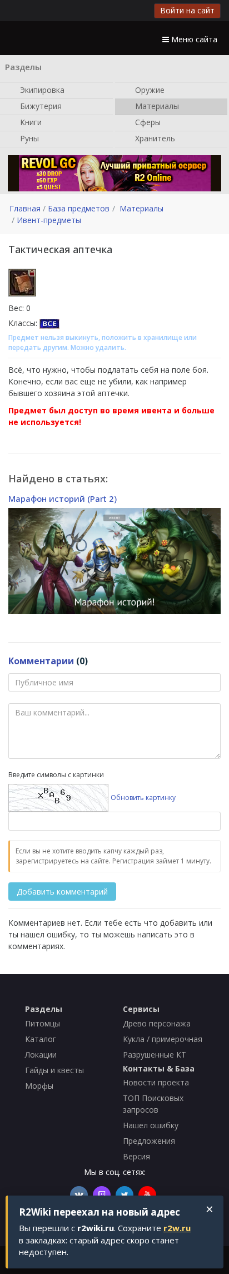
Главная (25, 208)
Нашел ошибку (150, 1125)
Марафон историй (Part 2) (62, 498)
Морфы (39, 1085)
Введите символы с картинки (56, 774)
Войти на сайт (187, 10)
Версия (136, 1156)
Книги (30, 121)
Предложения (149, 1140)
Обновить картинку (143, 797)
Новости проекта (156, 1082)
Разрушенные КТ (154, 1054)
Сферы (147, 121)
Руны (28, 137)
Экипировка (41, 89)
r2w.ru (177, 1227)
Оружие (149, 89)
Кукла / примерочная (162, 1039)
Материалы (156, 105)
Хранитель (154, 137)
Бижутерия (40, 105)
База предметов (78, 208)
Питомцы (42, 1023)
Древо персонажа (157, 1023)
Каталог (40, 1039)
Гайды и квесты (54, 1070)
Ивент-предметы (49, 220)
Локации (41, 1054)
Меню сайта (193, 39)
